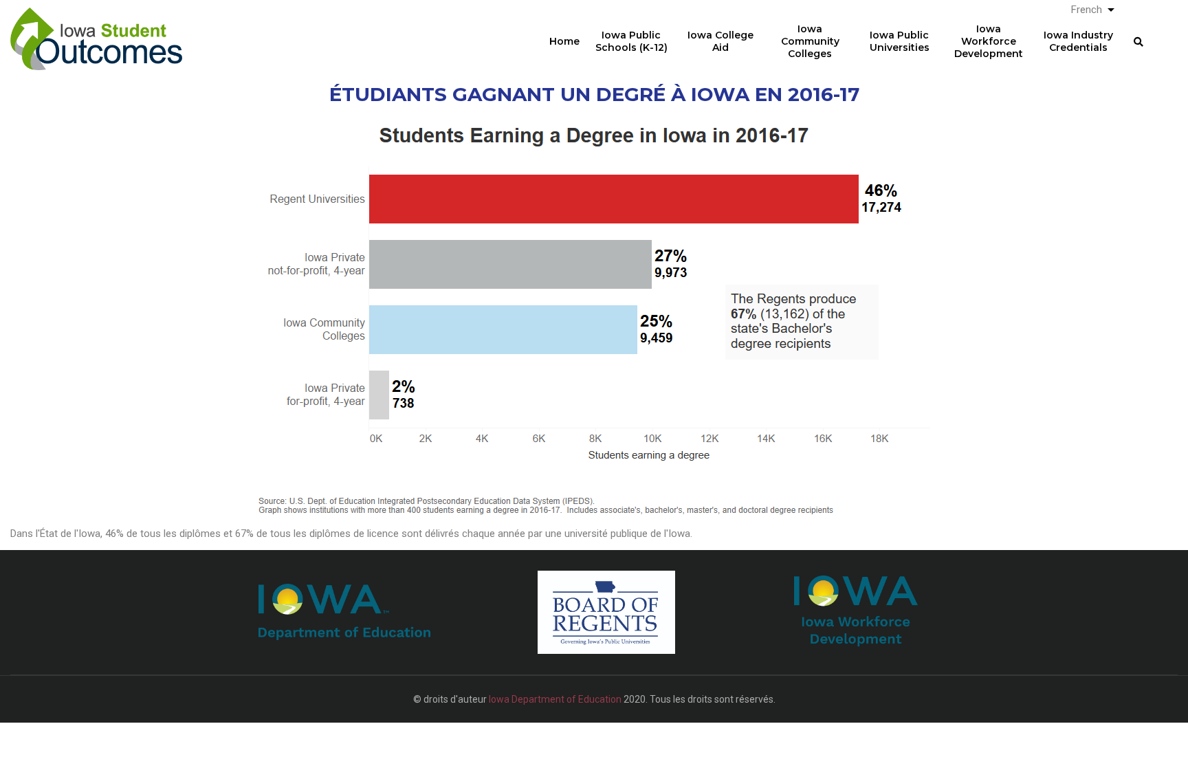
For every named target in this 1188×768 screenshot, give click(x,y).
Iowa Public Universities (900, 41)
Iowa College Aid (721, 41)
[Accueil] (96, 28)
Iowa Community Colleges (810, 41)
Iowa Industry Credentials (1078, 41)
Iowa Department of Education (555, 699)
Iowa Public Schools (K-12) (631, 41)
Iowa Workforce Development (988, 41)
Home (564, 41)
